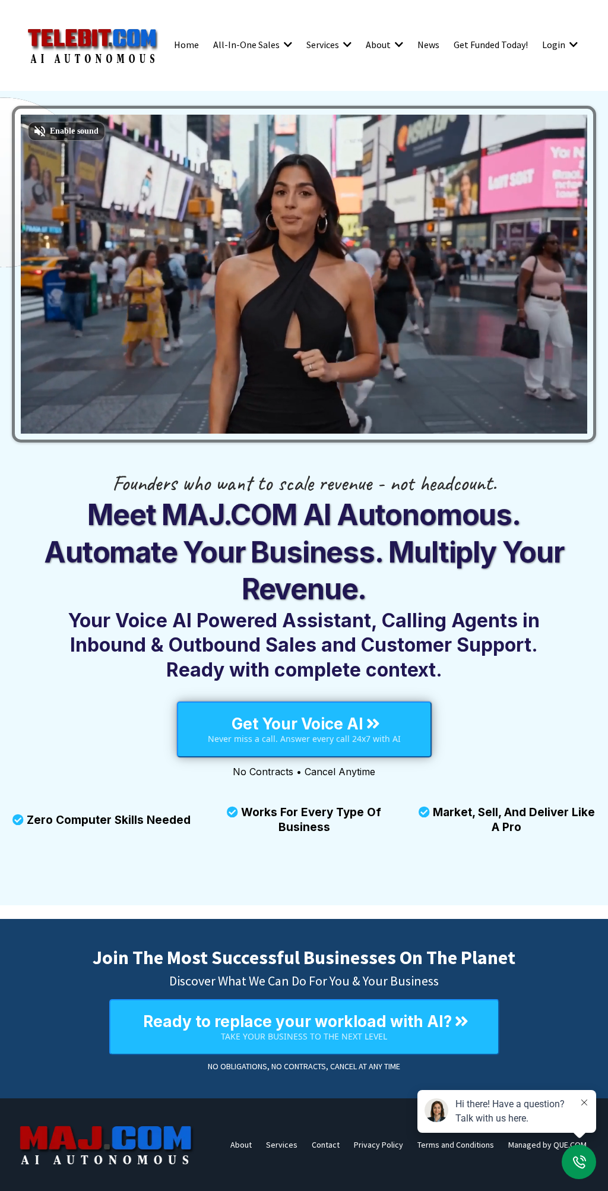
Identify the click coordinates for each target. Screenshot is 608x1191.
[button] (286, 44)
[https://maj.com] (107, 1144)
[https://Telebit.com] (93, 44)
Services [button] (323, 44)
